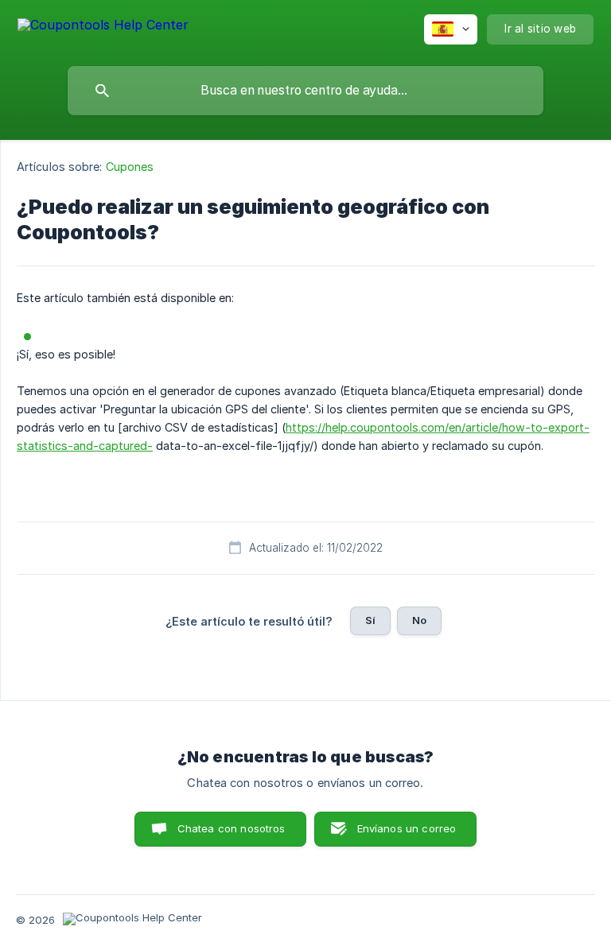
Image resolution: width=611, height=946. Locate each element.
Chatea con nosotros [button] (231, 828)
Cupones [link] (130, 166)
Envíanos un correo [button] (407, 828)
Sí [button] (370, 620)
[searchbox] (305, 90)
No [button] (419, 620)
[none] (103, 27)
